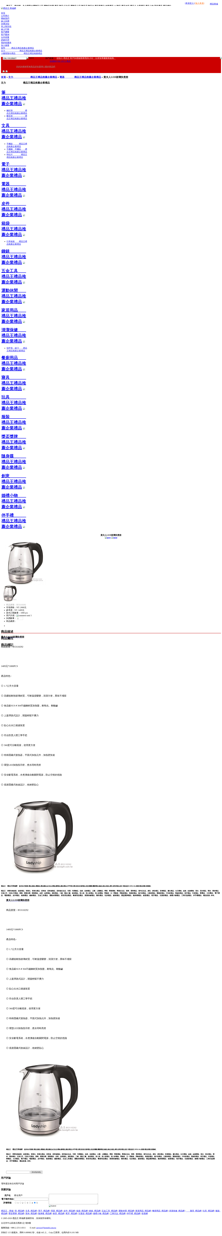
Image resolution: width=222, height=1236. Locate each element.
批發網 (145, 1213)
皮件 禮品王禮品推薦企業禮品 (13, 209)
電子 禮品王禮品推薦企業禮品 (13, 170)
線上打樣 (5, 29)
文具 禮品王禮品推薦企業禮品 (13, 131)
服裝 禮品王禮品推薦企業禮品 (13, 422)
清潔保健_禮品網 (176, 1211)
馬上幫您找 (6, 26)
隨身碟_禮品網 (45, 1213)
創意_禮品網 (58, 1213)
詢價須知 (5, 24)
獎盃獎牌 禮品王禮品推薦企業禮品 (13, 442)
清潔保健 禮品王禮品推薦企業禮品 (13, 335)
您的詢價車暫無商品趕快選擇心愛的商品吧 (35, 67)
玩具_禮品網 (208, 1211)
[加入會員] (199, 3)
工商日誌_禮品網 (117, 1213)
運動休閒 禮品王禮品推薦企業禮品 (13, 296)
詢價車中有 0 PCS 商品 (60, 61)
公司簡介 (5, 16)
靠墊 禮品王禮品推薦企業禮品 (17, 48)
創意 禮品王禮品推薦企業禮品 (13, 481)
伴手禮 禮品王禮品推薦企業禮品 (13, 521)
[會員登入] (189, 3)
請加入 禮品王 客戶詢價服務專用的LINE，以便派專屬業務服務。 (86, 58)
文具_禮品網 (31, 1211)
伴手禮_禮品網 (133, 1213)
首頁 (3, 13)
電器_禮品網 (56, 1211)
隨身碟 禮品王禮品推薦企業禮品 (13, 462)
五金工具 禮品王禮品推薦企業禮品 (13, 276)
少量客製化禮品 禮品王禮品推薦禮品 (21, 53)
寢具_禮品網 (193, 1211)
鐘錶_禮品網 (94, 1211)
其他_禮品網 (31, 1213)
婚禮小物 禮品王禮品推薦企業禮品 (13, 501)
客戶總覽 (5, 32)
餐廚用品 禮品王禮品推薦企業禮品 (13, 363)
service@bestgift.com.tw (46, 1228)
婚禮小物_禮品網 (101, 1213)
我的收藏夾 (6, 43)
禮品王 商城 (7, 1211)
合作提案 (5, 37)
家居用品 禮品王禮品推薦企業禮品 (13, 316)
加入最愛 (5, 45)
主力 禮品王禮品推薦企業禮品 (21, 51)
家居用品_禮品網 (143, 1211)
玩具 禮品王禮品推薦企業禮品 (13, 403)
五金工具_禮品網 (109, 1211)
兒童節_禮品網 (85, 1213)
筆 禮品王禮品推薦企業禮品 (14, 98)
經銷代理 (5, 40)
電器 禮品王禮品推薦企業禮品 (80, 77)
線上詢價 (5, 21)
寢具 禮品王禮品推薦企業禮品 (13, 383)
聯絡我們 (5, 18)
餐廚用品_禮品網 (160, 1211)
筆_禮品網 (19, 1211)
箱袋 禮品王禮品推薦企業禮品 (13, 229)
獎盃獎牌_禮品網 (16, 1213)
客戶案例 (5, 34)
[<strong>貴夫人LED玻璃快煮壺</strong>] (23, 584)
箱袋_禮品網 (82, 1211)
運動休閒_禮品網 (126, 1211)
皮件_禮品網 (69, 1211)
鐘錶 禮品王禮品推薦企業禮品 (13, 257)
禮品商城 (214, 4)
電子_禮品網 (43, 1211)
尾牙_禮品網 (71, 1213)
